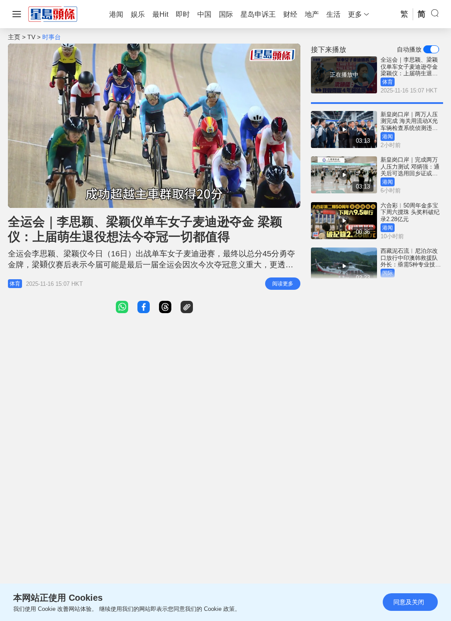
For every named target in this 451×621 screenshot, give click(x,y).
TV (31, 37)
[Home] (52, 13)
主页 (14, 37)
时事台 (51, 37)
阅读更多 (282, 284)
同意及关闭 (408, 602)
